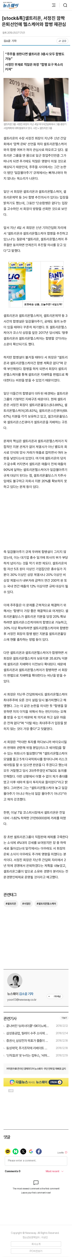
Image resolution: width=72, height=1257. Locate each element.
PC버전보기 (36, 1251)
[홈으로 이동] (10, 5)
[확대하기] (36, 81)
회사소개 (36, 1244)
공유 (64, 40)
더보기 (64, 1018)
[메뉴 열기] (52, 5)
